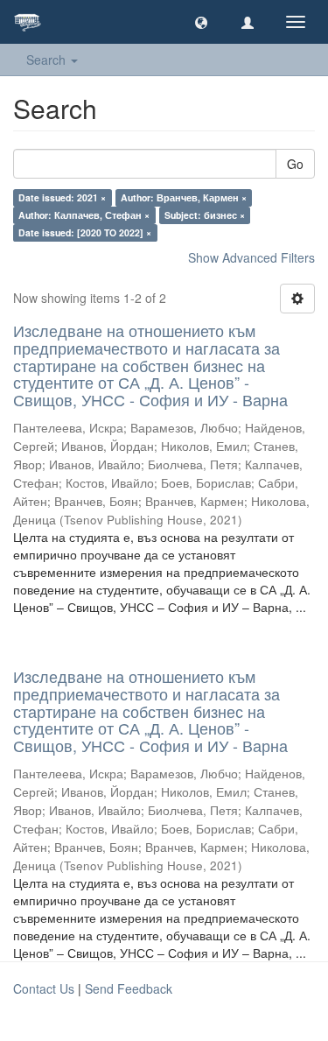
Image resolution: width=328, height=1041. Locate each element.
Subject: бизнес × (204, 215)
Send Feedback (128, 988)
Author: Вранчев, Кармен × (184, 197)
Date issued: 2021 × (62, 197)
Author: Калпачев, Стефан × (84, 215)
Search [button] (47, 59)
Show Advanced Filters (251, 257)
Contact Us (43, 988)
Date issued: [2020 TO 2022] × (84, 232)
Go (295, 163)
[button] (201, 22)
